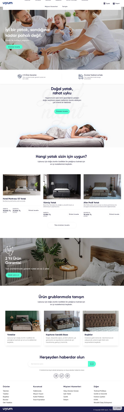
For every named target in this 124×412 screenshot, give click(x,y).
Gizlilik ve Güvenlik (100, 394)
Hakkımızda (37, 391)
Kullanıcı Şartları (99, 397)
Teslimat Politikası (100, 391)
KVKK (96, 399)
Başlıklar (6, 397)
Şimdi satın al (13, 275)
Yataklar (6, 394)
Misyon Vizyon (38, 394)
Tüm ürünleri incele (61, 225)
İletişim (65, 399)
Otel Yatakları (7, 402)
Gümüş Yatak (49, 203)
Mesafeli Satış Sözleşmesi (103, 402)
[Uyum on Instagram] (67, 376)
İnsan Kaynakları (39, 399)
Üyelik (65, 397)
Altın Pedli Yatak (91, 203)
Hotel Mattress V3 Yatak (14, 199)
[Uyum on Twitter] (62, 376)
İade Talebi (67, 394)
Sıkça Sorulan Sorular (71, 391)
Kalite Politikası (38, 397)
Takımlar (6, 391)
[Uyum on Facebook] (56, 376)
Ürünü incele (33, 210)
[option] (62, 38)
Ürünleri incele (62, 111)
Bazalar (5, 399)
